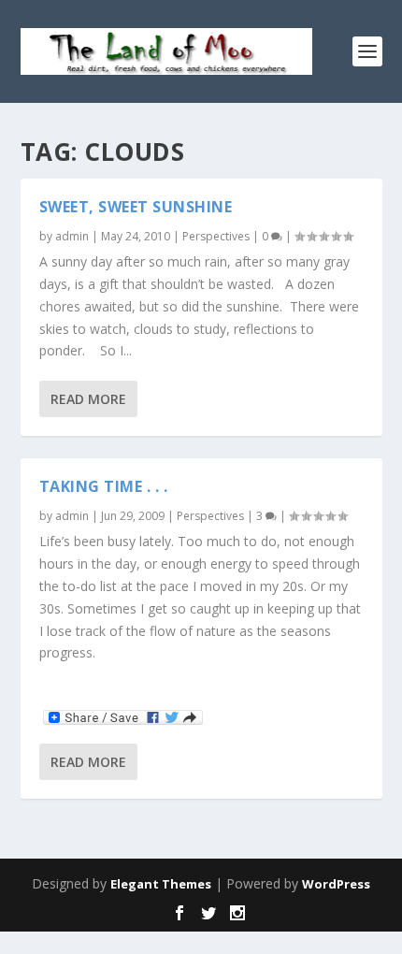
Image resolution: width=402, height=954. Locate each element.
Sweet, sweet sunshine (136, 206)
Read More (88, 399)
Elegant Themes (160, 883)
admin (72, 236)
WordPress (336, 883)
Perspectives (216, 236)
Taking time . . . (103, 486)
